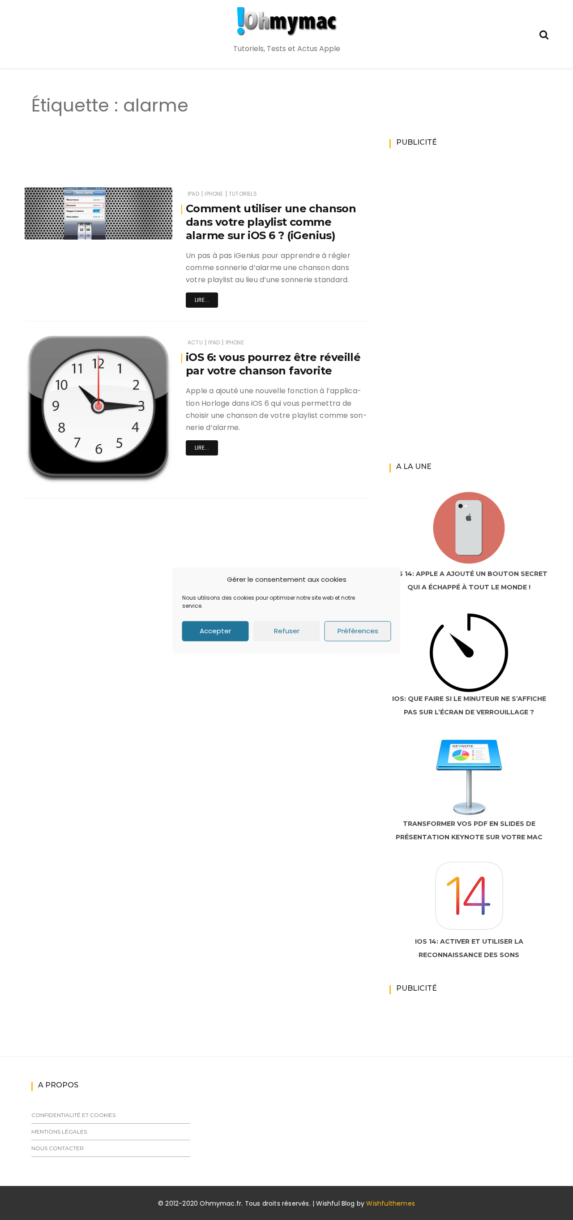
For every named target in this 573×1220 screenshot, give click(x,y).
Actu (195, 342)
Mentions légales (59, 1131)
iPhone (214, 194)
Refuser (286, 631)
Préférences (358, 631)
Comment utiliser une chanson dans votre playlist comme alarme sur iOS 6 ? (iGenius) (271, 222)
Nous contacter (57, 1148)
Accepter (215, 631)
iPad (193, 194)
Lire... (202, 300)
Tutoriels (243, 194)
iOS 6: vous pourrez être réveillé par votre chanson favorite (273, 364)
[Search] (543, 34)
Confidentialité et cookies (73, 1115)
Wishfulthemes (390, 1203)
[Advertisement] (181, 160)
